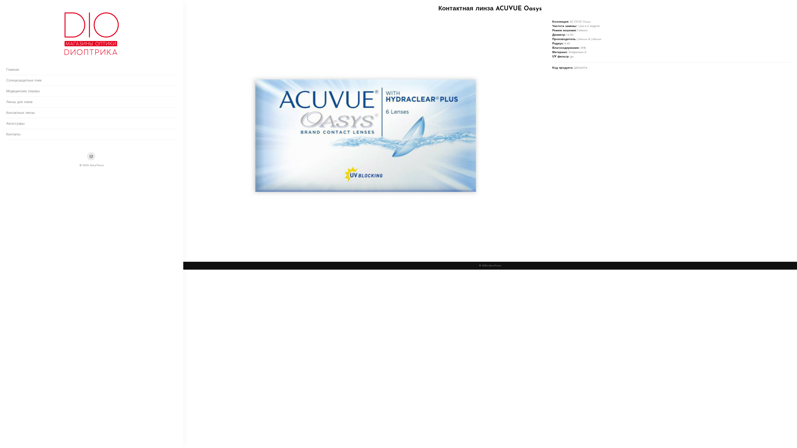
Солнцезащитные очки (24, 80)
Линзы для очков (19, 102)
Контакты (13, 134)
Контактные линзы (20, 113)
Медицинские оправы (23, 91)
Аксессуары (15, 123)
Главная (12, 70)
